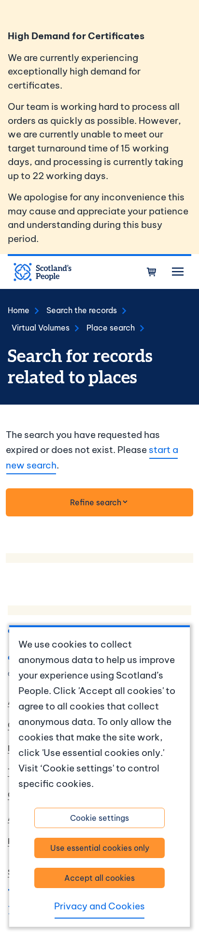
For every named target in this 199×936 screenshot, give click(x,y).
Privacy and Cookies (99, 906)
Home (18, 310)
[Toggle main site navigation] (177, 272)
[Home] (42, 272)
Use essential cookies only (99, 848)
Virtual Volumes (41, 327)
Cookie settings (99, 818)
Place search (110, 327)
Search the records (81, 310)
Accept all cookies (99, 878)
